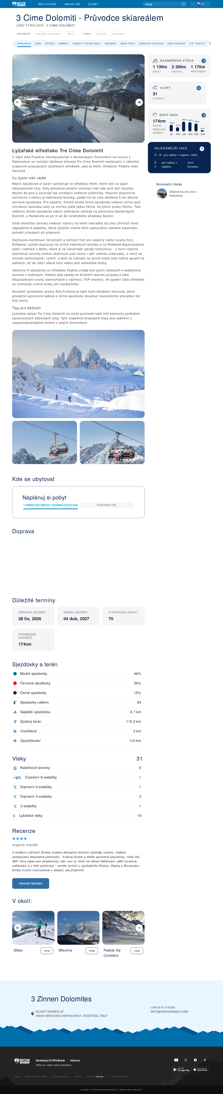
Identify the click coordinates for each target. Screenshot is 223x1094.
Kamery (64, 43)
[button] (78, 562)
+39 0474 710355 (163, 1007)
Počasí (50, 43)
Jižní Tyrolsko (192, 164)
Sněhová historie (151, 43)
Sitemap (78, 1076)
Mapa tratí (128, 43)
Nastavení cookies (121, 1076)
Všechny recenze (30, 883)
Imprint (17, 1076)
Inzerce (75, 1060)
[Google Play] (181, 1069)
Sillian (101, 33)
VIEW (47, 950)
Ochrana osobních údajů (36, 1076)
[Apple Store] (200, 1069)
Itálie (70, 33)
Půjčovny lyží (106, 505)
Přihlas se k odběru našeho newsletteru (53, 1065)
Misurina (118, 33)
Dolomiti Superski (48, 33)
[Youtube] (176, 1060)
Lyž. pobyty (197, 43)
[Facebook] (205, 1060)
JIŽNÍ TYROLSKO (30, 25)
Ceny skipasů (176, 43)
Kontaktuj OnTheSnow (50, 1060)
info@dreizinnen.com (169, 1012)
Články (93, 4)
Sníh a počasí (47, 4)
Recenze (110, 43)
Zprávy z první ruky (87, 43)
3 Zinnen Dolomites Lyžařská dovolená (50, 505)
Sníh (38, 43)
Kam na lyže (72, 4)
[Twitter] (186, 1060)
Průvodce (24, 43)
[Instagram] (195, 1060)
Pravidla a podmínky (60, 1076)
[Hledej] (183, 4)
